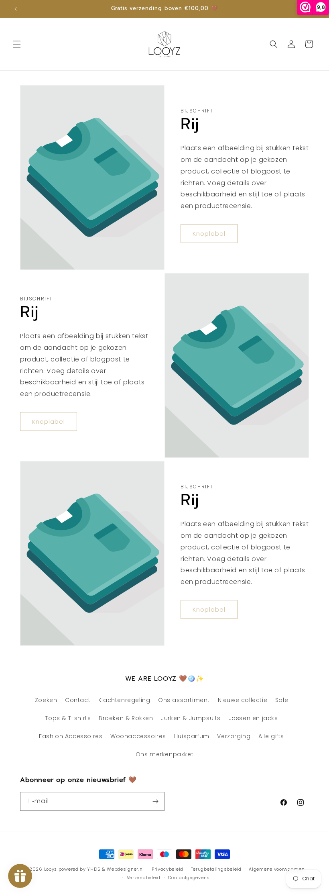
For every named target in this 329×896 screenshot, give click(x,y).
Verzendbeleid (143, 877)
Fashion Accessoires (70, 736)
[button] (17, 44)
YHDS (93, 869)
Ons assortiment (184, 700)
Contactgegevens (189, 877)
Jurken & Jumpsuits (191, 718)
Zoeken (46, 700)
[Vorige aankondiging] (15, 9)
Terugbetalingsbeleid (216, 869)
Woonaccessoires (138, 736)
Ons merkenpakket (165, 754)
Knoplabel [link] (209, 233)
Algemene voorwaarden (277, 869)
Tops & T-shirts (68, 718)
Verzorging (233, 736)
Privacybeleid (167, 869)
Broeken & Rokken (126, 718)
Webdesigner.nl (125, 869)
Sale (281, 700)
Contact (77, 700)
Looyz (50, 869)
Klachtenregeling (124, 700)
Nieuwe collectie (243, 700)
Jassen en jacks (253, 718)
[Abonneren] (155, 801)
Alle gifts (271, 736)
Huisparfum (191, 736)
